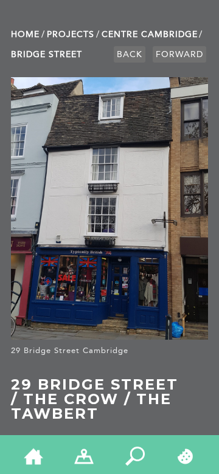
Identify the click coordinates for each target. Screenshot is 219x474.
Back (129, 54)
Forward (179, 54)
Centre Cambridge (150, 34)
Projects (70, 34)
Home (25, 34)
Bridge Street (46, 54)
